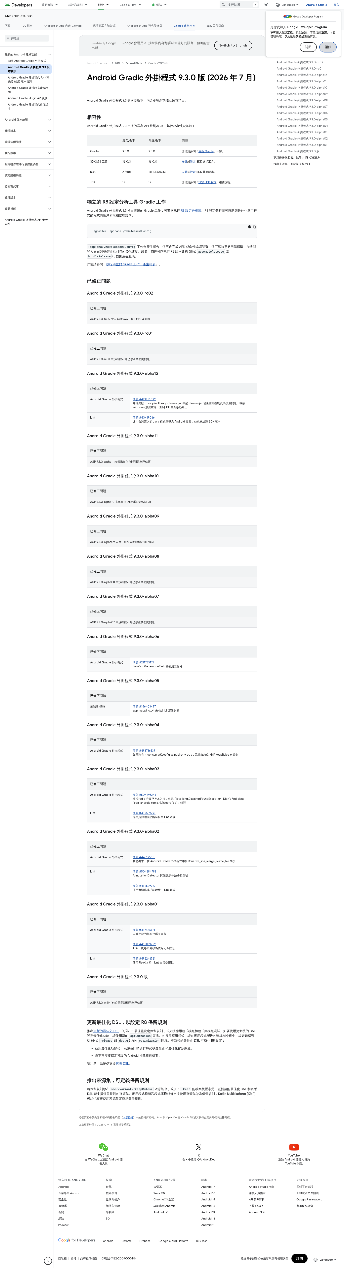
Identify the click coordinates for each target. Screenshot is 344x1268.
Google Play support (309, 1199)
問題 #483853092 (144, 399)
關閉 (308, 47)
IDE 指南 (27, 25)
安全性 (62, 1199)
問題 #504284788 (144, 871)
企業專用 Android (69, 1193)
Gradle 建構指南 (184, 25)
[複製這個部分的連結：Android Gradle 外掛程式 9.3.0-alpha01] (163, 904)
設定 (193, 161)
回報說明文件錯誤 (307, 1193)
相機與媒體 (113, 1206)
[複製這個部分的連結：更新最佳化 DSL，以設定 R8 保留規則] (171, 1022)
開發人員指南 (257, 1193)
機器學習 (111, 1193)
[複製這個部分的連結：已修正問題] (115, 281)
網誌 (159, 5)
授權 (73, 1258)
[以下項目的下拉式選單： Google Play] (141, 5)
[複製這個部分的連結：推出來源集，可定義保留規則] (153, 1080)
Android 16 (208, 1193)
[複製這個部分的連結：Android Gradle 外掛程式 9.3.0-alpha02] (163, 831)
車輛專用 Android (164, 1206)
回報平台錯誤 (304, 1187)
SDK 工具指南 (215, 25)
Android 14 (208, 1206)
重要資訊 (47, 5)
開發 (101, 5)
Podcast (63, 1225)
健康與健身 (113, 1199)
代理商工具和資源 (104, 25)
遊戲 (108, 1187)
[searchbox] (27, 38)
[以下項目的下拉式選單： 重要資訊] (58, 5)
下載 (8, 25)
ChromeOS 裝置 (163, 1199)
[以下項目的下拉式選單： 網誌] (167, 5)
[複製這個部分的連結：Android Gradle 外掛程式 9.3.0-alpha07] (163, 596)
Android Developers (98, 63)
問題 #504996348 (144, 795)
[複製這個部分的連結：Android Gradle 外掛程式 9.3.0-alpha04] (163, 725)
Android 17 (208, 1187)
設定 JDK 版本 (207, 182)
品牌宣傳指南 (88, 1258)
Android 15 (208, 1199)
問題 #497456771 (144, 930)
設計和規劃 (75, 5)
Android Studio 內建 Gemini (63, 25)
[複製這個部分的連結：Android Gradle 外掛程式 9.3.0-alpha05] (163, 681)
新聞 (61, 1212)
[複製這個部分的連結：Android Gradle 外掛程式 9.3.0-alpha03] (163, 769)
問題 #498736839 (144, 750)
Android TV (160, 1212)
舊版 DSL (122, 1064)
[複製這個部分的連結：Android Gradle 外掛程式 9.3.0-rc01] (157, 333)
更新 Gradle (206, 151)
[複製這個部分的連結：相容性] (105, 117)
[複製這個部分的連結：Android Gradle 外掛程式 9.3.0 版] (152, 977)
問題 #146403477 (144, 706)
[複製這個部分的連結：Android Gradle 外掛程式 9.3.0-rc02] (157, 293)
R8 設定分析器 (191, 211)
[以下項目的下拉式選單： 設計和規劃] (88, 5)
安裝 (184, 161)
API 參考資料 (257, 1199)
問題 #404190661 (144, 417)
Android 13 (208, 1212)
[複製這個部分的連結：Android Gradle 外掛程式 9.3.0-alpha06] (163, 637)
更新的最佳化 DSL (106, 1031)
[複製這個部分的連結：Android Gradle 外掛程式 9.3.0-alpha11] (162, 436)
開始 (328, 47)
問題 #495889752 (144, 944)
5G (108, 1218)
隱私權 (110, 1212)
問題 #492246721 (144, 958)
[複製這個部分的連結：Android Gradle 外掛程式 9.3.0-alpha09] (163, 516)
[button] (23, 54)
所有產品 (201, 1241)
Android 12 (208, 1218)
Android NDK (257, 1212)
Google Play (127, 5)
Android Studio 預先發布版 (144, 25)
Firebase (145, 1241)
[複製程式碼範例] (254, 226)
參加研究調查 (304, 1206)
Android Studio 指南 (261, 1187)
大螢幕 (157, 1187)
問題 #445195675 (144, 857)
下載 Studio (256, 1206)
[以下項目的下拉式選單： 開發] (109, 5)
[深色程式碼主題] (249, 226)
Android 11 (208, 1225)
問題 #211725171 (143, 662)
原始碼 (62, 1206)
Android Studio (316, 5)
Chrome (126, 1241)
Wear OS (159, 1193)
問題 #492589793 (144, 813)
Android (63, 1187)
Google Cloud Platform (173, 1241)
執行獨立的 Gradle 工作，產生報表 (130, 264)
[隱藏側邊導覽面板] (48, 1261)
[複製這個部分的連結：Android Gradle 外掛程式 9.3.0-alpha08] (163, 556)
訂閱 (299, 1258)
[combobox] (239, 4)
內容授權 (128, 1117)
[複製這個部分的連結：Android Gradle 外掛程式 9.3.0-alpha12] (162, 373)
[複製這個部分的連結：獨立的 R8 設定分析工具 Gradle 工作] (170, 202)
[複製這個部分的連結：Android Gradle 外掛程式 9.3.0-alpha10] (163, 476)
